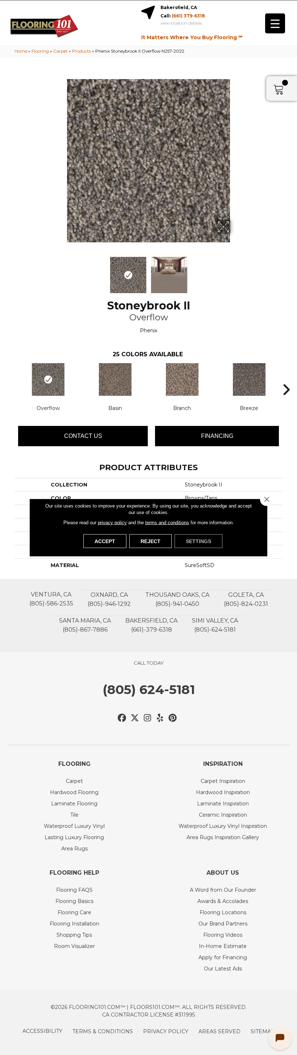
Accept (105, 541)
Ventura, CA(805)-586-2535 (51, 599)
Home (20, 51)
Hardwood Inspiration (223, 792)
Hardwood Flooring (74, 792)
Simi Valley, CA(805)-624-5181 (215, 625)
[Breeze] (249, 379)
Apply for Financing (222, 957)
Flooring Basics (74, 901)
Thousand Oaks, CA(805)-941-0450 (177, 599)
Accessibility (42, 1031)
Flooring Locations (223, 912)
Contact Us (83, 436)
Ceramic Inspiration (223, 815)
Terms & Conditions (102, 1031)
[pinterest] (173, 718)
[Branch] (182, 379)
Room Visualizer (74, 946)
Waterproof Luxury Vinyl (74, 826)
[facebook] (122, 718)
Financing (217, 436)
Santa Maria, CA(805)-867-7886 (85, 625)
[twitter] (135, 718)
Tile (74, 815)
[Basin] (114, 379)
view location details (181, 23)
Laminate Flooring (74, 803)
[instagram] (147, 718)
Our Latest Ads (223, 968)
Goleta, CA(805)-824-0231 (246, 599)
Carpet (60, 51)
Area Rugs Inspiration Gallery (223, 837)
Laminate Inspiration (223, 803)
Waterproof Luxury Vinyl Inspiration (223, 826)
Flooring (40, 51)
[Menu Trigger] (275, 23)
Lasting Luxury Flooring (74, 837)
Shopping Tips (74, 935)
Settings (198, 541)
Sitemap (263, 1031)
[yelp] (160, 718)
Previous (61, 271)
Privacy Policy (165, 1031)
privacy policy (112, 522)
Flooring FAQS (74, 890)
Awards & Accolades (222, 901)
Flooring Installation (74, 923)
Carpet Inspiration (223, 781)
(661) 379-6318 (188, 16)
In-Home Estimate (223, 946)
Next (235, 271)
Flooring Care (74, 912)
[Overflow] (47, 379)
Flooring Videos (222, 935)
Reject (150, 541)
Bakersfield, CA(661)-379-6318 (151, 625)
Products (81, 51)
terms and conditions (167, 522)
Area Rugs (74, 848)
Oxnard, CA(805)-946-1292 (109, 599)
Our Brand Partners (222, 923)
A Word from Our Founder (223, 890)
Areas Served (219, 1031)
